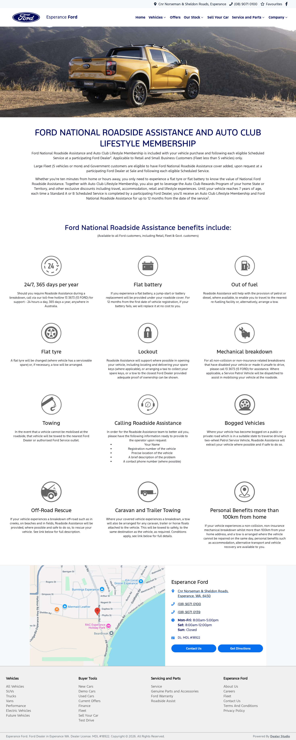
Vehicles (156, 17)
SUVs (10, 691)
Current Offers (89, 701)
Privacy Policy (234, 710)
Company (276, 17)
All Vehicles (15, 686)
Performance (16, 706)
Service (156, 686)
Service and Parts (246, 17)
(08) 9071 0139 (189, 612)
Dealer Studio (280, 736)
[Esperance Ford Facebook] (287, 4)
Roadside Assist (163, 701)
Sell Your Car (218, 17)
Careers (229, 691)
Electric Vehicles (18, 710)
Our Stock (192, 17)
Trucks (11, 696)
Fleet (82, 710)
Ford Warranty (162, 696)
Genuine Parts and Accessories (175, 691)
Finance (84, 706)
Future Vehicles (18, 715)
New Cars (86, 686)
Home (140, 17)
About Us (231, 686)
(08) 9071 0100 (245, 4)
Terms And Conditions (241, 706)
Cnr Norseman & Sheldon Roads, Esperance (192, 4)
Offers (175, 17)
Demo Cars (87, 691)
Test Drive (86, 720)
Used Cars (86, 696)
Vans (9, 701)
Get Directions (240, 648)
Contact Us (194, 648)
